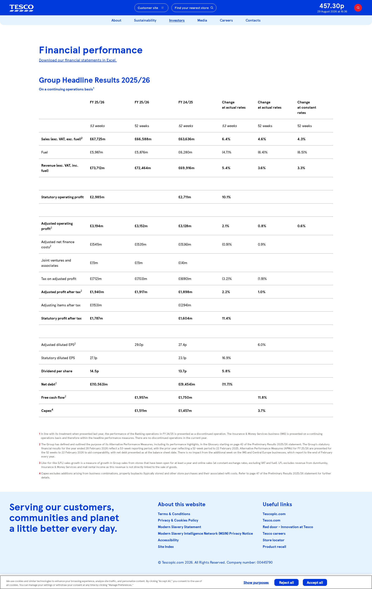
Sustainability (145, 20)
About (116, 20)
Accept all (315, 582)
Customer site (148, 7)
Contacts (253, 20)
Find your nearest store (192, 7)
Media (202, 20)
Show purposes (256, 582)
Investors (177, 20)
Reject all (286, 582)
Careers (226, 20)
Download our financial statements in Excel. (78, 60)
